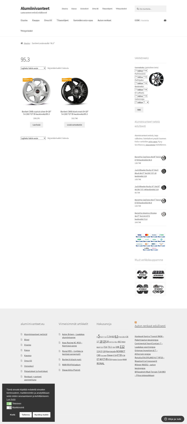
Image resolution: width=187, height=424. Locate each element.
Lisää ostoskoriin (74, 125)
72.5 (101, 347)
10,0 (124, 336)
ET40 (99, 359)
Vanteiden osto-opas (83, 20)
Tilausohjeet (107, 8)
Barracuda (111, 351)
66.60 (98, 347)
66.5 (120, 341)
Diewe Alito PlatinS (71, 370)
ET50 (110, 359)
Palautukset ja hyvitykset (36, 371)
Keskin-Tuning (117, 359)
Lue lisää (36, 125)
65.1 (116, 342)
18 (101, 341)
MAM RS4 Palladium (71, 364)
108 (117, 346)
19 (104, 341)
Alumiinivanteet (35, 8)
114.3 (99, 351)
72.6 (105, 347)
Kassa (74, 8)
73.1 (110, 346)
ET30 (115, 355)
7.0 (105, 337)
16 (127, 336)
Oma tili (95, 8)
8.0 (113, 336)
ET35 (119, 355)
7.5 (108, 336)
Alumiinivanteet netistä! (35, 334)
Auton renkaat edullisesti (150, 326)
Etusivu (65, 8)
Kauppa (35, 20)
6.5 (101, 337)
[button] (9, 403)
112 (122, 347)
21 (110, 342)
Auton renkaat (104, 20)
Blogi (26, 339)
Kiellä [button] (12, 415)
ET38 (123, 355)
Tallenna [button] (26, 415)
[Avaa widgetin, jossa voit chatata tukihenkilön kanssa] (172, 419)
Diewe (110, 355)
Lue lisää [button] (11, 399)
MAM (125, 359)
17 (98, 341)
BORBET (120, 351)
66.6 (123, 342)
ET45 (105, 359)
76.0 (113, 347)
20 (107, 341)
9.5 (121, 337)
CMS (98, 355)
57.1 (112, 342)
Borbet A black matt (71, 359)
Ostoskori (84, 8)
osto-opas (153, 141)
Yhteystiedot (121, 8)
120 (104, 351)
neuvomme (150, 145)
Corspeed (104, 355)
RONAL (100, 363)
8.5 (116, 336)
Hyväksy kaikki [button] (41, 415)
